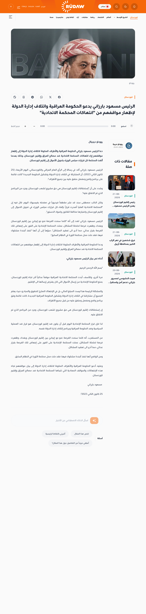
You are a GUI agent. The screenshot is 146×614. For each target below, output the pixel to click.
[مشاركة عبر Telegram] (32, 97)
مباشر (103, 6)
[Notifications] (134, 6)
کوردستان (134, 17)
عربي (18, 6)
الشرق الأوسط (122, 17)
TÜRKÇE (24, 6)
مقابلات (85, 17)
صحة (51, 17)
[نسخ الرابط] (15, 97)
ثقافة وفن (70, 17)
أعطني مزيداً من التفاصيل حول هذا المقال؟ (70, 443)
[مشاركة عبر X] (50, 97)
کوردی (43, 6)
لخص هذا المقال (81, 433)
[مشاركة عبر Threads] (23, 97)
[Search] (116, 6)
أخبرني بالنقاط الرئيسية (55, 433)
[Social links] (11, 6)
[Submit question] (94, 420)
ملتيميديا (59, 17)
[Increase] (25, 126)
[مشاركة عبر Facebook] (59, 97)
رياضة (92, 17)
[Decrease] (34, 126)
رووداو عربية (118, 144)
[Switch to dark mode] (125, 6)
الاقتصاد (101, 17)
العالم (109, 17)
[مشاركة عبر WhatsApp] (41, 97)
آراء (78, 17)
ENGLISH (31, 6)
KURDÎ (38, 6)
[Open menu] (10, 17)
